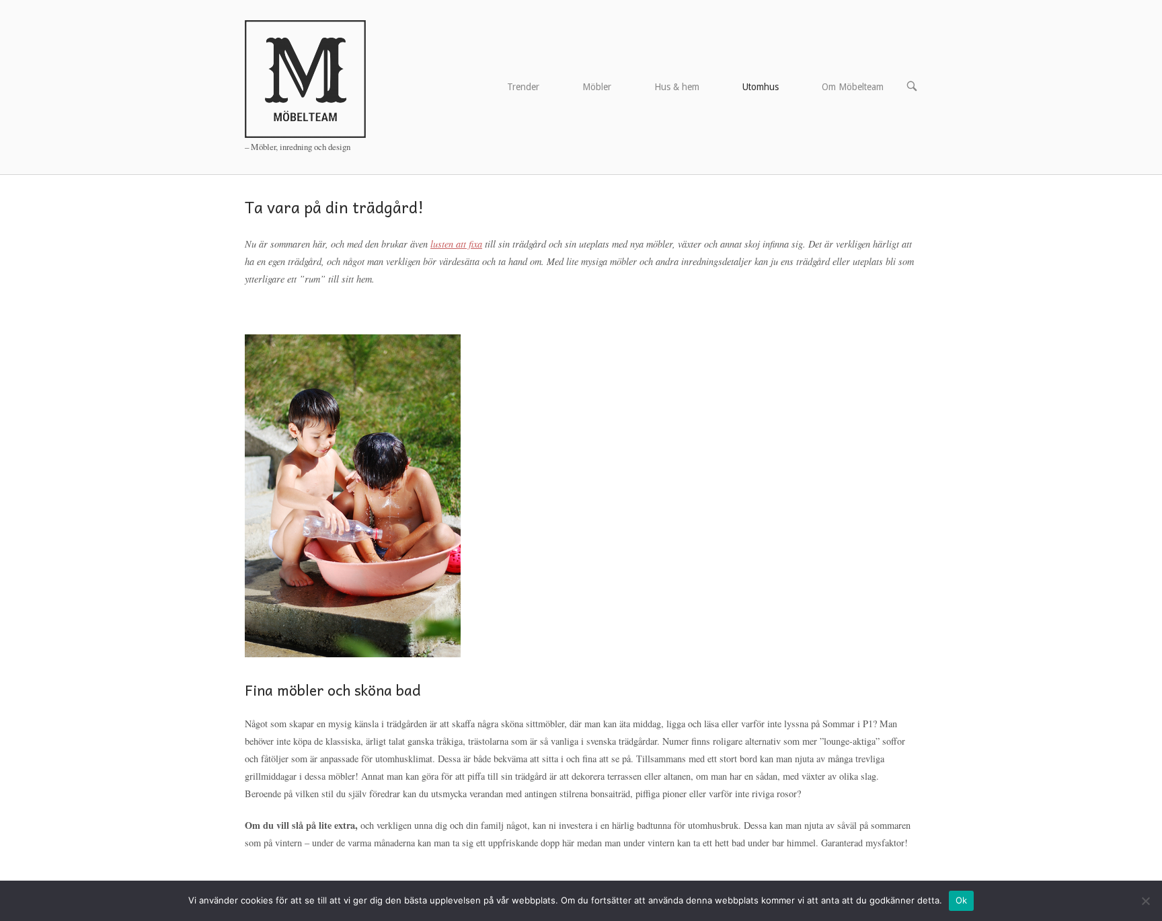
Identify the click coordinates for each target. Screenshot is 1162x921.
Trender (523, 86)
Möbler (596, 86)
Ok (962, 900)
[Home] (305, 77)
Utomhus (760, 86)
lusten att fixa (456, 243)
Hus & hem (676, 86)
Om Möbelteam (853, 86)
